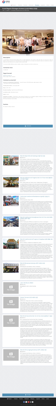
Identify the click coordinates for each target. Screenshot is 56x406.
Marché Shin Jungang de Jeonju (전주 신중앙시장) (33, 350)
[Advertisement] (28, 20)
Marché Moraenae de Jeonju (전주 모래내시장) (32, 263)
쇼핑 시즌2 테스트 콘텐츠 (26, 283)
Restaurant (31, 5)
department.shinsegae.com (7, 75)
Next (52, 42)
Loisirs (52, 5)
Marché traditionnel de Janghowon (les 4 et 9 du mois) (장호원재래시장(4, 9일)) (36, 217)
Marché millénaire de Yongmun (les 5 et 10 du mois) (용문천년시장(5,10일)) (36, 178)
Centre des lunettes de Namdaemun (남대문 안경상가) (34, 196)
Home (3, 10)
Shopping (37, 5)
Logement (43, 5)
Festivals (20, 5)
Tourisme (25, 5)
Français (14, 5)
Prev (4, 42)
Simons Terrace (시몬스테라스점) (29, 297)
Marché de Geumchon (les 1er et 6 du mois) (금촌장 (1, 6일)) (36, 316)
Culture (47, 5)
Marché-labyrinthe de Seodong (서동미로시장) (32, 156)
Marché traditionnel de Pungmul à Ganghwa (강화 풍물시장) (36, 239)
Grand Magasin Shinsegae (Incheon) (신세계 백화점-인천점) (20, 10)
